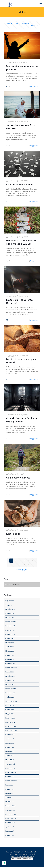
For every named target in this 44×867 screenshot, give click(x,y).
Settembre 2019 (11, 701)
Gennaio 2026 (10, 626)
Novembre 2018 (11, 730)
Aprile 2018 (9, 756)
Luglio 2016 (9, 831)
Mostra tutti (34, 26)
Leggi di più (34, 86)
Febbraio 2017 (10, 806)
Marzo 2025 (9, 651)
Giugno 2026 (10, 605)
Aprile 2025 (9, 647)
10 (28, 564)
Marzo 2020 (9, 684)
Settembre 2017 (11, 781)
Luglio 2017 (9, 785)
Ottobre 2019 (10, 697)
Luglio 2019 (9, 705)
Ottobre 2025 (10, 634)
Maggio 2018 (10, 751)
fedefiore (11, 62)
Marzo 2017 (9, 802)
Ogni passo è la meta (18, 477)
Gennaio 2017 (10, 810)
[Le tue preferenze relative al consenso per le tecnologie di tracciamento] (4, 863)
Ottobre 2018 (10, 735)
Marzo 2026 (9, 617)
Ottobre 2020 (10, 663)
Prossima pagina (21, 569)
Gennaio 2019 (10, 722)
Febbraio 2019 (10, 718)
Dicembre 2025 (10, 630)
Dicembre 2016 (10, 814)
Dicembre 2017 (10, 768)
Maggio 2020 (10, 676)
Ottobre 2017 (9, 776)
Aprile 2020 (9, 680)
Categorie (9, 23)
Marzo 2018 (9, 760)
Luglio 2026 (9, 601)
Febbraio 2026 (10, 622)
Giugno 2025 (9, 638)
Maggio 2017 (9, 793)
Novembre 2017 (11, 772)
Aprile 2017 (9, 797)
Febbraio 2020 (10, 689)
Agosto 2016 (9, 827)
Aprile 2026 (9, 613)
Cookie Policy (27, 858)
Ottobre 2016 (10, 823)
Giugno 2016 (9, 835)
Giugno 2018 (9, 747)
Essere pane (13, 533)
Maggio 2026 (10, 609)
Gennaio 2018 (10, 764)
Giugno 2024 (9, 655)
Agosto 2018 (9, 739)
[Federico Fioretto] (10, 3)
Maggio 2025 (9, 643)
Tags (16, 23)
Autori (25, 23)
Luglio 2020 (9, 672)
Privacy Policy (16, 858)
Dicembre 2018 (10, 726)
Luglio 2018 (9, 743)
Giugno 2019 (9, 709)
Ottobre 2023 (10, 659)
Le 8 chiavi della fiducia (19, 184)
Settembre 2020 (11, 668)
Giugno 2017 (9, 789)
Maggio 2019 (9, 714)
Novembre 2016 (11, 818)
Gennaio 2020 (10, 693)
